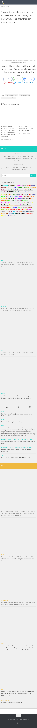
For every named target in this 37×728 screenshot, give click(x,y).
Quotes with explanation (17, 209)
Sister (3, 393)
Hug (15, 200)
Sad (2, 350)
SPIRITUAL (31, 211)
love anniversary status (24, 95)
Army (2, 643)
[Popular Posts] (18, 407)
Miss (16, 205)
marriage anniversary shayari (8, 97)
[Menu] (35, 2)
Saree (2, 420)
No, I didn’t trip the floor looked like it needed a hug (15, 457)
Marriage (12, 205)
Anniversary (5, 6)
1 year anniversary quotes (12, 95)
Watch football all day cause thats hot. (12, 702)
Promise (24, 207)
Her (9, 200)
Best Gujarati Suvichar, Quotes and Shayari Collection (16, 447)
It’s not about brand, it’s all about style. (12, 422)
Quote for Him (5, 700)
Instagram (12, 203)
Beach (33, 185)
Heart (2, 554)
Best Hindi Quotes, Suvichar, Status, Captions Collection (16, 439)
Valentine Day (29, 213)
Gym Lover (4, 306)
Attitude (28, 185)
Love (2, 412)
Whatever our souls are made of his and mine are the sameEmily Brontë (25, 128)
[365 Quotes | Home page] (3, 2)
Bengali (3, 426)
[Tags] (30, 407)
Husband (19, 200)
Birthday (3, 190)
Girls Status (4, 600)
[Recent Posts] (7, 407)
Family (3, 196)
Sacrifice (3, 211)
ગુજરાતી (6, 185)
